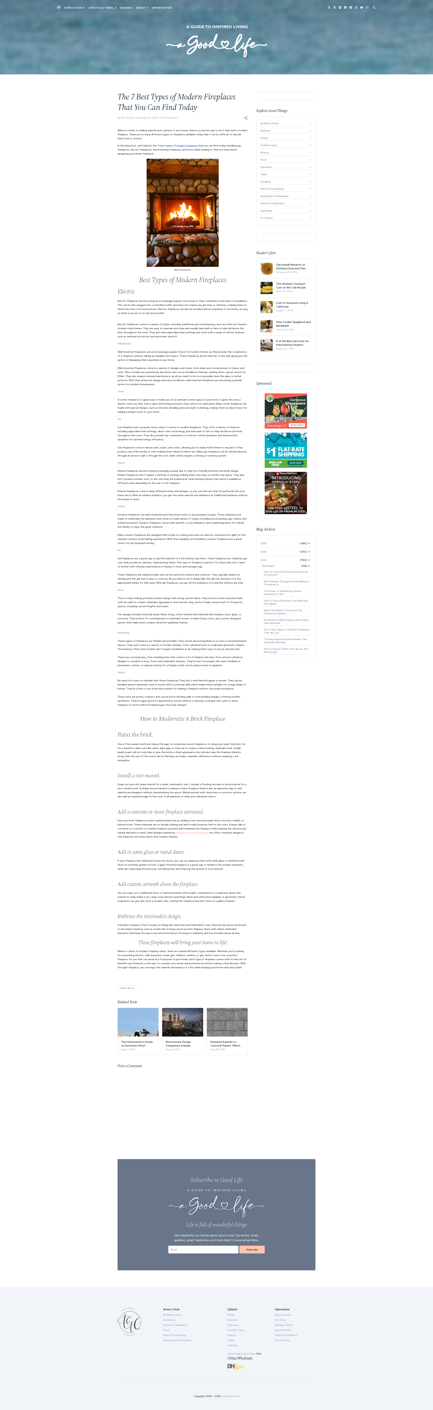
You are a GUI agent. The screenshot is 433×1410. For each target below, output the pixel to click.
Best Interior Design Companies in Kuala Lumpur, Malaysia (178, 1043)
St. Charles (266, 217)
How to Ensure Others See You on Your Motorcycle (286, 650)
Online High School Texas (242, 1353)
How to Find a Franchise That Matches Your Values (286, 602)
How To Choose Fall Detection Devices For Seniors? (286, 573)
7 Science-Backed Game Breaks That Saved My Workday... (285, 641)
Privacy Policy (282, 1340)
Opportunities (162, 7)
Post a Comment (169, 117)
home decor (127, 988)
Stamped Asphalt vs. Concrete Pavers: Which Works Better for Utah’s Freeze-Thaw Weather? (225, 1043)
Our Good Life (231, 1396)
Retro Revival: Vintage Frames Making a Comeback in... (286, 583)
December (268, 565)
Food (263, 159)
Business (126, 7)
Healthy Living (268, 145)
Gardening (266, 210)
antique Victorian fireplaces (192, 832)
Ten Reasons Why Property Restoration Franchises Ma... (286, 621)
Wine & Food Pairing (271, 188)
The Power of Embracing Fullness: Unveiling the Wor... (283, 593)
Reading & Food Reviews (274, 196)
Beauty (264, 152)
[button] (246, 118)
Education (266, 167)
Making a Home (284, 1324)
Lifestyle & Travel (101, 7)
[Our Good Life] (216, 41)
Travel (263, 174)
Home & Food (73, 7)
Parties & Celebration (272, 203)
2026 (263, 543)
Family (264, 137)
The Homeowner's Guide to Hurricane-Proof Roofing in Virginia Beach (137, 1043)
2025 (263, 551)
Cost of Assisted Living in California (292, 304)
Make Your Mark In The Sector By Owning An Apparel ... (283, 612)
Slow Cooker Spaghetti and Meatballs (293, 323)
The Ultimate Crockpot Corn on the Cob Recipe (291, 285)
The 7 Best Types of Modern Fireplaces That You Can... (287, 631)
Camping (265, 181)
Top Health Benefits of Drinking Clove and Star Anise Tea (291, 266)
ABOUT (140, 7)
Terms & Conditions (286, 1335)
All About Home (269, 123)
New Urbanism (283, 1330)
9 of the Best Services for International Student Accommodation (292, 343)
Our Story (280, 1319)
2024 (263, 559)
